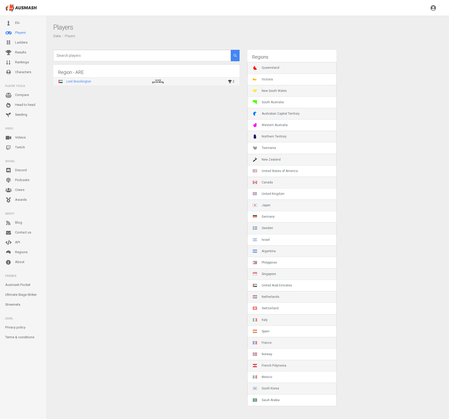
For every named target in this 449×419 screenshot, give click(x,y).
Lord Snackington (78, 81)
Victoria (267, 79)
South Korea (270, 388)
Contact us (22, 232)
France (267, 343)
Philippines (269, 262)
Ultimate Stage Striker (21, 295)
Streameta (12, 304)
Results (20, 52)
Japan (266, 205)
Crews (19, 190)
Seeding (20, 114)
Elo (17, 23)
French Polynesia (274, 365)
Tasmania (269, 148)
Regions (21, 252)
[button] (433, 8)
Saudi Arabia (271, 400)
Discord (20, 170)
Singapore (269, 274)
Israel (266, 240)
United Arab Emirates (277, 285)
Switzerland (270, 308)
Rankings (21, 62)
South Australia (273, 102)
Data (57, 36)
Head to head (24, 105)
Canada (267, 182)
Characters (22, 72)
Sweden (267, 228)
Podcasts (21, 180)
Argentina (269, 251)
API (17, 242)
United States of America (280, 171)
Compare (21, 95)
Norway (267, 354)
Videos (20, 137)
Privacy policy (15, 327)
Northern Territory (274, 136)
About (19, 262)
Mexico (267, 377)
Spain (265, 331)
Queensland (270, 68)
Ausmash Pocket (17, 285)
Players (20, 33)
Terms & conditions (19, 337)
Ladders (21, 42)
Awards (20, 200)
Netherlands (270, 297)
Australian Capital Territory (281, 113)
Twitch (19, 147)
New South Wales (274, 91)
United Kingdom (273, 194)
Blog (18, 222)
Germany (268, 216)
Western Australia (275, 125)
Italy (265, 320)
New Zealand (271, 159)
